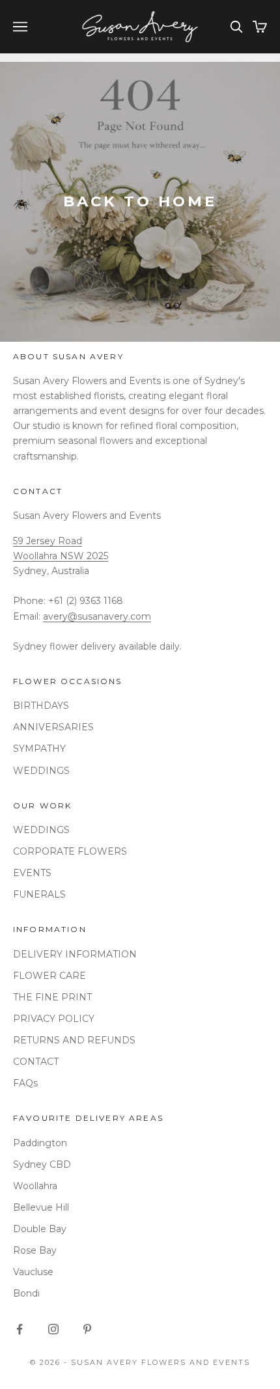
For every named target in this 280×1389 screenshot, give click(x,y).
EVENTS (32, 873)
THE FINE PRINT (52, 997)
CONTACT (36, 1061)
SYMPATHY (39, 748)
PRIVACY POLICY (53, 1019)
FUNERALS (39, 894)
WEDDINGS (41, 771)
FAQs (25, 1083)
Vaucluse (33, 1272)
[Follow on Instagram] (53, 1329)
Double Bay (39, 1229)
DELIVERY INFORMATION (75, 954)
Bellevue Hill (41, 1207)
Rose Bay (35, 1250)
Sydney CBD (42, 1164)
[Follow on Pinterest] (87, 1329)
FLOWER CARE (49, 976)
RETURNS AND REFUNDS (74, 1040)
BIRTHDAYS (41, 705)
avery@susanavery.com (97, 616)
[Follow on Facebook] (19, 1329)
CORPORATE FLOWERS (70, 851)
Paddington (40, 1143)
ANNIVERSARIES (53, 727)
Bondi (26, 1293)
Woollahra (35, 1186)
